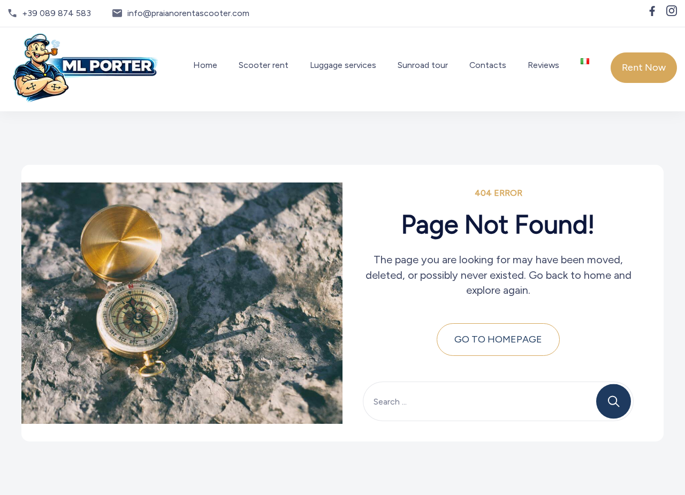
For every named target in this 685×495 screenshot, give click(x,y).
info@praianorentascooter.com (188, 13)
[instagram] (671, 10)
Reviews (543, 65)
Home (205, 65)
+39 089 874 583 (56, 13)
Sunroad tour (423, 65)
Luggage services (343, 65)
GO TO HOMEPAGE (498, 339)
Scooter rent (263, 65)
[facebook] (652, 10)
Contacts (487, 65)
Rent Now (644, 67)
